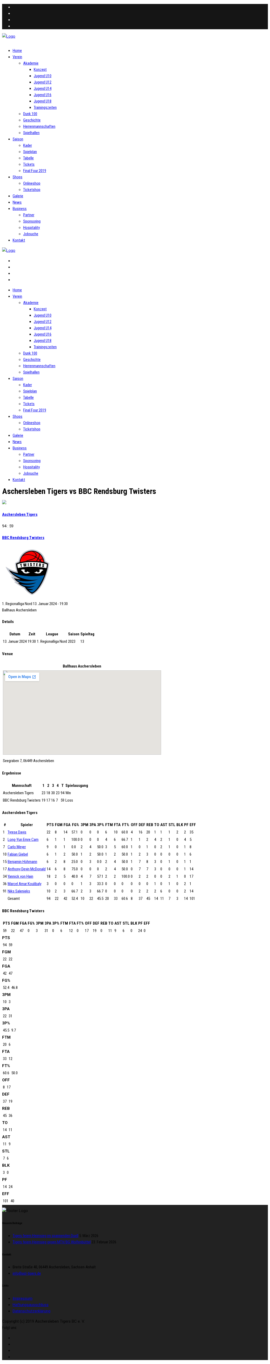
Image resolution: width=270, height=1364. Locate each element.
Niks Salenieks (19, 891)
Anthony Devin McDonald (27, 869)
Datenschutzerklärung (31, 1311)
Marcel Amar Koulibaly (24, 883)
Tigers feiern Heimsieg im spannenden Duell (45, 1235)
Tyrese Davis (17, 832)
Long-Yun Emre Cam (23, 839)
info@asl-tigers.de (27, 1273)
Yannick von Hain (20, 876)
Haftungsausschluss (31, 1304)
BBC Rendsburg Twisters (23, 537)
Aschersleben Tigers (19, 514)
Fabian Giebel (18, 854)
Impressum (22, 1298)
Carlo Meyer (17, 847)
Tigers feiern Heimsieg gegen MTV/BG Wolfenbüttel (52, 1242)
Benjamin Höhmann (22, 861)
